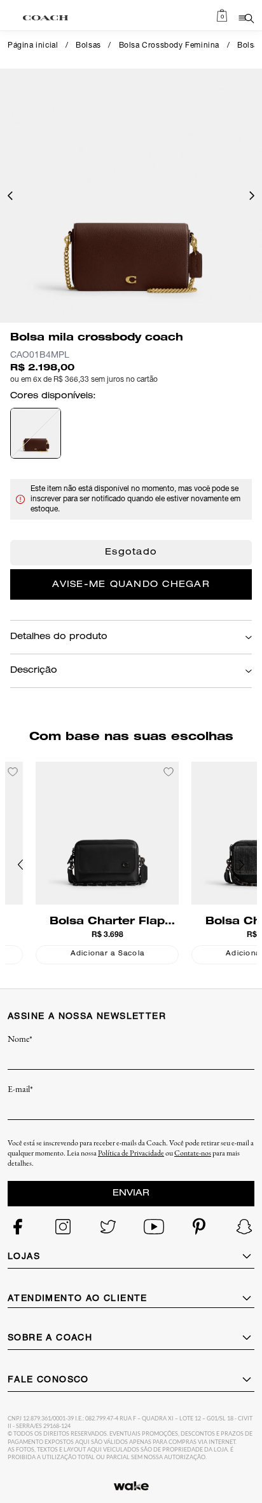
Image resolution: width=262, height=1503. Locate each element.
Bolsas (88, 46)
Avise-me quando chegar (131, 585)
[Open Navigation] (245, 18)
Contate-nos (192, 1153)
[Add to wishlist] (144, 772)
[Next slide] (241, 864)
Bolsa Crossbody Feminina (169, 46)
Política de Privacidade (131, 1153)
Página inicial (33, 46)
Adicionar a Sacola (83, 954)
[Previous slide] (20, 864)
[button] (10, 195)
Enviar (131, 1193)
